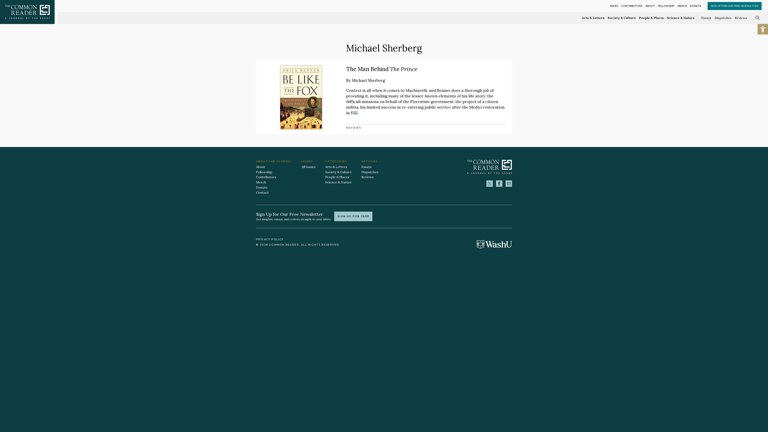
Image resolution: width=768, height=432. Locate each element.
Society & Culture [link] (622, 18)
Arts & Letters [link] (593, 18)
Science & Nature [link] (681, 18)
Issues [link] (614, 5)
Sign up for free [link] (353, 216)
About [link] (650, 5)
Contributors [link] (631, 5)
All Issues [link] (309, 167)
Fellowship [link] (666, 5)
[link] (763, 29)
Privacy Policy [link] (270, 239)
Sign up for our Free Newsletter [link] (734, 5)
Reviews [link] (741, 18)
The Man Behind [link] (381, 69)
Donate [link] (695, 5)
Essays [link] (706, 18)
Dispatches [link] (723, 18)
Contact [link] (262, 192)
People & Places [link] (651, 18)
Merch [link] (682, 5)
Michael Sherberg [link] (368, 80)
